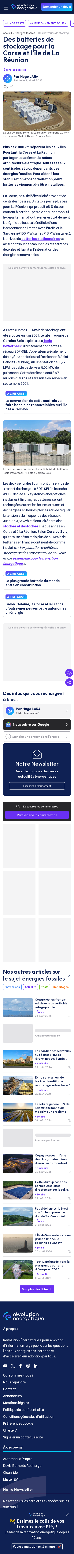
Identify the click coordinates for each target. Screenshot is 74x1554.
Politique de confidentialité (23, 1410)
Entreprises (12, 987)
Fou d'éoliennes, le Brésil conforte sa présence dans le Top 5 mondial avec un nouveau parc (51, 1212)
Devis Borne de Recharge (22, 1466)
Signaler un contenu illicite (23, 1437)
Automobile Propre (17, 1459)
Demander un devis (57, 6)
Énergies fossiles (25, 33)
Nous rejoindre (14, 1382)
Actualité (30, 987)
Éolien (40, 1012)
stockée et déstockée (20, 526)
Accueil (7, 33)
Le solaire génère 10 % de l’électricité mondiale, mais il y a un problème (52, 1107)
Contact (9, 1389)
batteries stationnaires (40, 239)
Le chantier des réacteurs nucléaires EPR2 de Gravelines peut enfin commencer (53, 1054)
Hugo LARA (29, 76)
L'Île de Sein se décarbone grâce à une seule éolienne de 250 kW (53, 1239)
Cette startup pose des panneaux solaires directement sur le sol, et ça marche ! (52, 1185)
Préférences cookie (18, 1423)
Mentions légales (16, 1403)
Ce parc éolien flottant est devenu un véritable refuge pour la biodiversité (51, 1003)
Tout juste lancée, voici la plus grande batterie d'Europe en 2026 (52, 1265)
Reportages (61, 987)
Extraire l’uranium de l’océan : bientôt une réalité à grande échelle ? (52, 1081)
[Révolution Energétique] (24, 7)
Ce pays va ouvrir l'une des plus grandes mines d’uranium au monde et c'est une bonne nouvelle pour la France (52, 1159)
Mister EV (10, 1479)
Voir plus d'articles (35, 1289)
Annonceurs (12, 1396)
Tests (44, 987)
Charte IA (10, 1430)
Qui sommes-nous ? (18, 1375)
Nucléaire (42, 1063)
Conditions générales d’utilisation (28, 1417)
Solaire (41, 1116)
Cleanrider (11, 1473)
